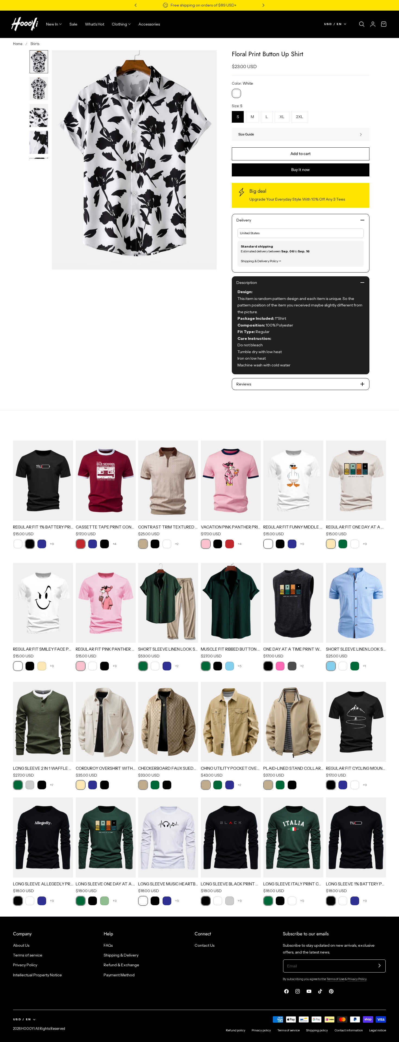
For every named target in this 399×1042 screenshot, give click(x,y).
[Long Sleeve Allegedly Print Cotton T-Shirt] (43, 837)
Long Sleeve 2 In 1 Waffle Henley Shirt (43, 768)
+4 (114, 544)
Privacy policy (261, 1030)
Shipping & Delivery (121, 955)
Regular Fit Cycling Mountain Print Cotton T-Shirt (356, 768)
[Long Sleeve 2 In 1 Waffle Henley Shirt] (43, 722)
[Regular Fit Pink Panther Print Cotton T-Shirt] (106, 603)
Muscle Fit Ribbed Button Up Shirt (231, 649)
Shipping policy (317, 1030)
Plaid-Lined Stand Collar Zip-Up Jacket (293, 768)
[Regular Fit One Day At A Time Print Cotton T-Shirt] (356, 481)
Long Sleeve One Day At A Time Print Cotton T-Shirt (106, 883)
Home (17, 44)
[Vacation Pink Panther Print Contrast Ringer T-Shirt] (231, 481)
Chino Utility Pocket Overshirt (231, 768)
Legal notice (377, 1030)
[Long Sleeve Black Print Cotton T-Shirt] (231, 837)
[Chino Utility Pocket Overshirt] (231, 722)
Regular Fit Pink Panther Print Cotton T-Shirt (106, 649)
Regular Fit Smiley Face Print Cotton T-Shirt (43, 649)
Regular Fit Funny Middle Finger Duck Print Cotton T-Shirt (293, 527)
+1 (364, 666)
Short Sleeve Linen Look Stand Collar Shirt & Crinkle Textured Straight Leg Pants (168, 649)
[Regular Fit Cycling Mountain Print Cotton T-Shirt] (356, 722)
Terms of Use (336, 979)
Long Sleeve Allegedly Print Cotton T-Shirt (43, 883)
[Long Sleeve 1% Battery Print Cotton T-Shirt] (356, 837)
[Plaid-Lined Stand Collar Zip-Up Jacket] (293, 722)
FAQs (108, 945)
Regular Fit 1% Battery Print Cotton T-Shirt (43, 527)
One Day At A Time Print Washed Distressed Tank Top (293, 649)
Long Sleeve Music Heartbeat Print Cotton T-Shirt (168, 883)
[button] (362, 24)
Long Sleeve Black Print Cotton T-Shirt (231, 883)
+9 (52, 544)
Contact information (348, 1030)
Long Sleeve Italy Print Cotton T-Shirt (293, 883)
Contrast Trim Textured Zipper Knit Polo (168, 527)
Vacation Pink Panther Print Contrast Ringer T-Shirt (231, 527)
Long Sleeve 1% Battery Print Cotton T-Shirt (356, 883)
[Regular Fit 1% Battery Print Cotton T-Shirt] (43, 481)
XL (282, 116)
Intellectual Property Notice (37, 975)
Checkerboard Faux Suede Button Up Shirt (168, 768)
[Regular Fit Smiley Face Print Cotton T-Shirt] (43, 603)
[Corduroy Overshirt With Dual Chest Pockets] (106, 722)
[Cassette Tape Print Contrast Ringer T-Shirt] (106, 481)
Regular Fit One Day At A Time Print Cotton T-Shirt (356, 527)
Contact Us (204, 945)
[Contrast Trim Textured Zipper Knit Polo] (168, 481)
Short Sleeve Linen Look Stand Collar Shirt (356, 649)
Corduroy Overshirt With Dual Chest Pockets (106, 768)
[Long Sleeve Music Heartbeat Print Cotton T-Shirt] (168, 837)
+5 (240, 666)
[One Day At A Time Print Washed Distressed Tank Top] (293, 603)
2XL (299, 116)
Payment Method (119, 975)
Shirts (34, 44)
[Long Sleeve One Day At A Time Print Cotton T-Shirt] (106, 837)
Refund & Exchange (121, 965)
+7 (51, 785)
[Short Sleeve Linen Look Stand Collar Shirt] (356, 603)
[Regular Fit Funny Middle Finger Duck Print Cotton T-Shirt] (293, 481)
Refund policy (235, 1030)
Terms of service (27, 955)
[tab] (39, 61)
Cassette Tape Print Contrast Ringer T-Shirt (106, 527)
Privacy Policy (25, 965)
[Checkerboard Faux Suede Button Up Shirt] (168, 722)
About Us (21, 945)
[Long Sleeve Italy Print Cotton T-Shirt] (293, 837)
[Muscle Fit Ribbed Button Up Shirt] (231, 603)
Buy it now (300, 169)
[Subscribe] (379, 965)
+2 (177, 544)
